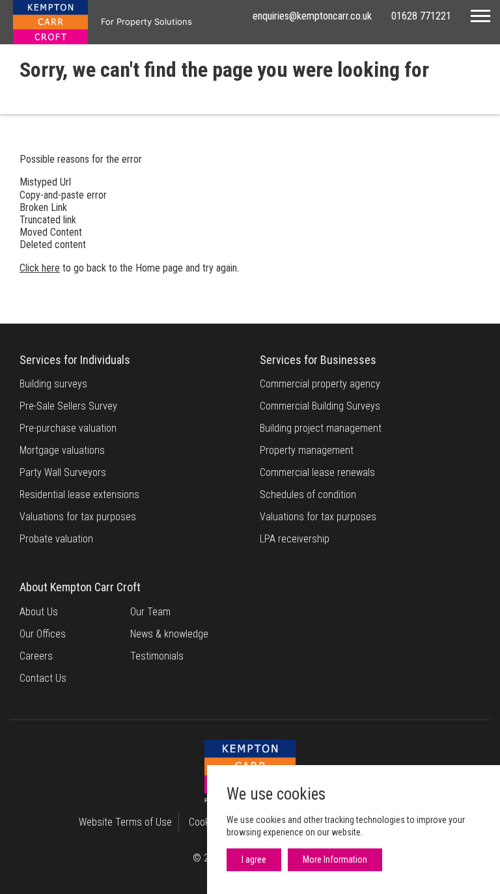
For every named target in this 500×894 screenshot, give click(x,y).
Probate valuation (56, 539)
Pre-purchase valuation (68, 428)
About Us (39, 612)
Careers (36, 656)
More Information (335, 859)
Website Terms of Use (125, 822)
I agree (254, 859)
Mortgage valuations (62, 450)
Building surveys (53, 384)
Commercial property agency (320, 384)
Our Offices (43, 634)
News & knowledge (169, 634)
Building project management (321, 428)
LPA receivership (294, 539)
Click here (40, 268)
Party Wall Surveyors (63, 472)
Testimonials (157, 656)
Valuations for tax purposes (78, 516)
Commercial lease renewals (317, 472)
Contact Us (43, 678)
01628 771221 (421, 16)
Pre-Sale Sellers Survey (68, 406)
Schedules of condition (308, 494)
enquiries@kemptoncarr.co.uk (312, 16)
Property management (307, 450)
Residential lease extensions (79, 494)
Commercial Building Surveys (320, 406)
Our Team (150, 612)
